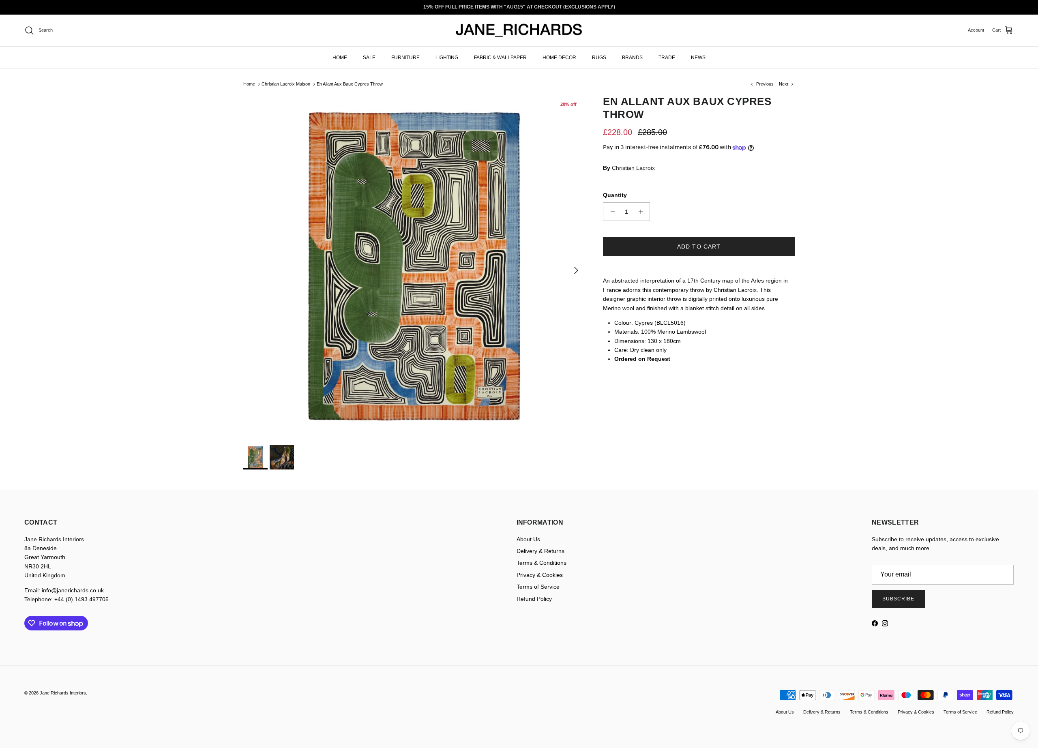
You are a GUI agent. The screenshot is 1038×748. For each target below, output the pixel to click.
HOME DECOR (559, 57)
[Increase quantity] (642, 212)
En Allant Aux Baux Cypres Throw (350, 83)
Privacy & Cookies (540, 575)
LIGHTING (446, 57)
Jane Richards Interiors (63, 692)
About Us (528, 539)
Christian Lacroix (633, 168)
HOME (339, 57)
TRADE (666, 57)
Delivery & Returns (540, 551)
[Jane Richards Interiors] (519, 30)
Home (249, 83)
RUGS (599, 57)
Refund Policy (534, 599)
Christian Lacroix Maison (286, 83)
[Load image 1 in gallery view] (414, 266)
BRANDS (632, 57)
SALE (369, 57)
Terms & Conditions (541, 562)
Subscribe (898, 599)
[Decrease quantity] (610, 212)
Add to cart (699, 246)
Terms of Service (538, 586)
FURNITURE (405, 57)
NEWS (698, 57)
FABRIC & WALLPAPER (500, 57)
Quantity (615, 195)
